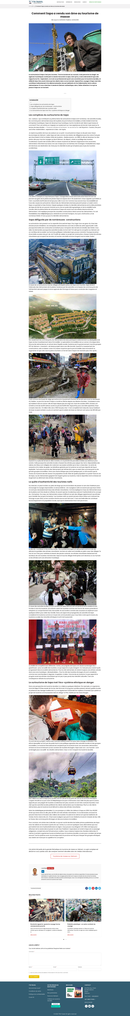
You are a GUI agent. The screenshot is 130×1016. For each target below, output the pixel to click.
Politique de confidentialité (37, 994)
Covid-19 (31, 997)
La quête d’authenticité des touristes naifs (44, 108)
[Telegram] (99, 888)
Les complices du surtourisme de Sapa (42, 104)
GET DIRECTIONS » (90, 999)
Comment (32, 951)
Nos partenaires (52, 993)
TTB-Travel (61, 1014)
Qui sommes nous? (34, 988)
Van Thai (50, 868)
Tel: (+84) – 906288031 (91, 996)
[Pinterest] (93, 888)
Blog (34, 6)
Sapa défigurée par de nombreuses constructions (46, 106)
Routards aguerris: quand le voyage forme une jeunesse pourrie (45, 925)
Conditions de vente (35, 991)
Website (80, 967)
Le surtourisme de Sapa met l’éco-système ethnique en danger (50, 110)
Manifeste (50, 990)
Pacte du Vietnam (52, 996)
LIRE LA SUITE (33, 934)
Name (30, 967)
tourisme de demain (36, 888)
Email (55, 967)
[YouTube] (89, 1006)
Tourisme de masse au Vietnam (65, 856)
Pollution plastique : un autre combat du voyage (81, 925)
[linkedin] (43, 871)
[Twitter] (89, 888)
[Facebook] (86, 888)
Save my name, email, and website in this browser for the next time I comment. (49, 972)
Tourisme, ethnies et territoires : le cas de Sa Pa (62, 127)
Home (30, 6)
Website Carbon (56, 1006)
